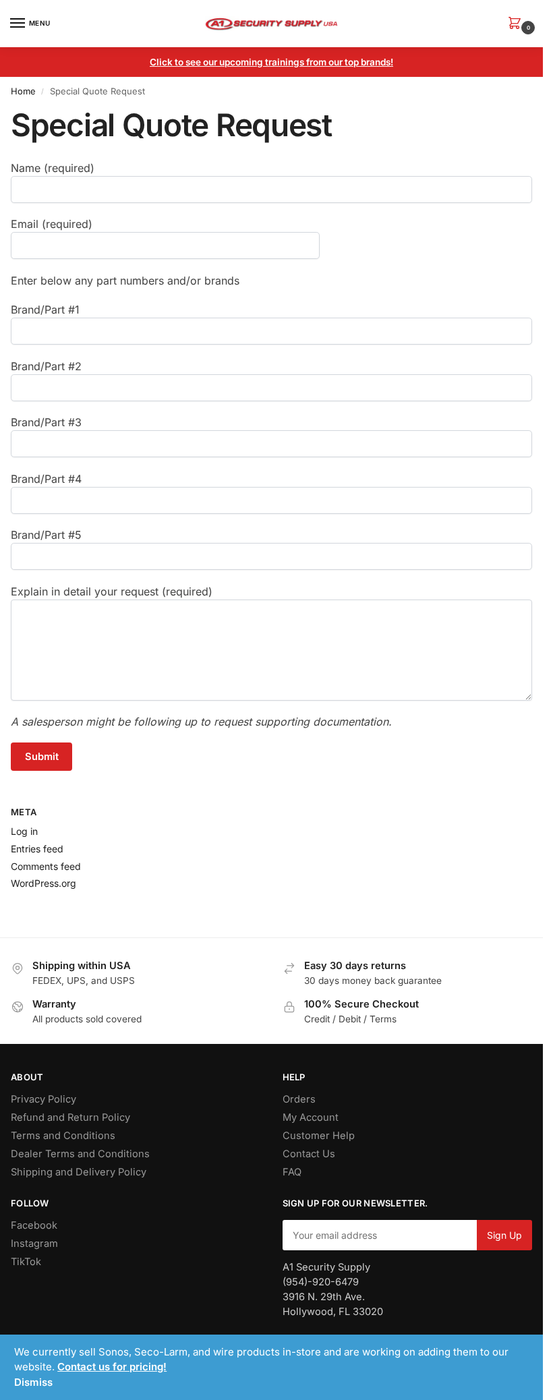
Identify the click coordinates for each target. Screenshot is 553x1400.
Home (23, 91)
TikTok (26, 1262)
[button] (517, 24)
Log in (24, 831)
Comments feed (46, 866)
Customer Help (319, 1136)
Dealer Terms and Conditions (80, 1154)
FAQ (292, 1172)
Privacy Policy (43, 1099)
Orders (299, 1099)
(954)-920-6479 (321, 1282)
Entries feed (37, 848)
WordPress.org (43, 883)
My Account (311, 1117)
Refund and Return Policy (70, 1117)
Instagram (34, 1243)
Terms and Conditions (63, 1136)
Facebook (34, 1225)
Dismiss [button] (33, 1382)
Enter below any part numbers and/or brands (125, 280)
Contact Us (309, 1154)
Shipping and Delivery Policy (78, 1172)
